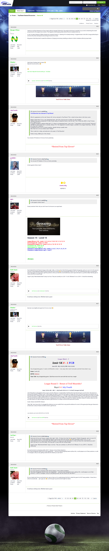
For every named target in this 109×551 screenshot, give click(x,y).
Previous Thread (51, 505)
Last (96, 18)
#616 (97, 265)
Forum (12, 10)
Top (98, 513)
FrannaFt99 (45, 80)
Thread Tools (89, 23)
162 (90, 18)
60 (72, 18)
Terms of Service (91, 513)
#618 (97, 351)
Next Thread (59, 505)
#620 (97, 463)
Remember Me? (91, 5)
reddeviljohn (42, 291)
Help (99, 5)
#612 (97, 58)
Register (104, 5)
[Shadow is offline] (14, 69)
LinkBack (81, 23)
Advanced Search (95, 11)
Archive (73, 513)
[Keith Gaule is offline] (14, 277)
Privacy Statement (81, 513)
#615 (97, 195)
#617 (97, 303)
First (61, 18)
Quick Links (50, 10)
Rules (61, 10)
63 (79, 18)
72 (84, 18)
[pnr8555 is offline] (14, 165)
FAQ (57, 10)
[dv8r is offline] (14, 206)
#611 (97, 26)
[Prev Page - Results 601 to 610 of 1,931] (64, 19)
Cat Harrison (38, 80)
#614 (97, 154)
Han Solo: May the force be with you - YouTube (38, 71)
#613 (97, 106)
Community (31, 10)
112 (87, 18)
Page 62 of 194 (54, 18)
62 (76, 18)
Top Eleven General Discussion (26, 15)
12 (67, 18)
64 (81, 18)
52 (69, 18)
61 (74, 18)
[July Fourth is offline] (14, 118)
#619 (97, 431)
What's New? (20, 10)
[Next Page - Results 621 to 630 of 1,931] (93, 19)
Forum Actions (40, 10)
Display (96, 23)
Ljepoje (33, 80)
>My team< (30, 259)
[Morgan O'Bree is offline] (14, 39)
